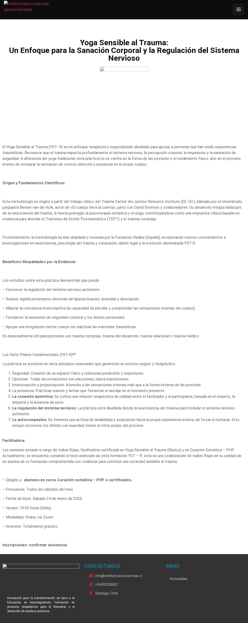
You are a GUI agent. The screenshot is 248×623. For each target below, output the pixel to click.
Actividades (178, 579)
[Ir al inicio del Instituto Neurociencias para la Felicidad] (29, 9)
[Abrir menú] (238, 9)
